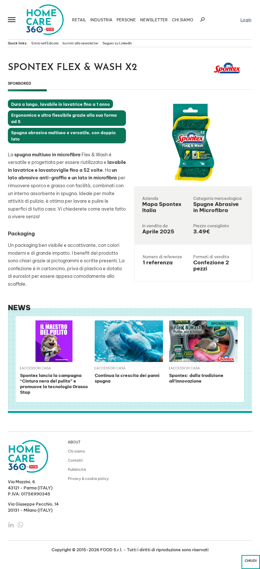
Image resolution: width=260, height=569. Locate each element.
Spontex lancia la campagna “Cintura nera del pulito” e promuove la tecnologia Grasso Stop (54, 383)
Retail (79, 20)
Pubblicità (77, 469)
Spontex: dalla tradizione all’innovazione (196, 378)
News (19, 307)
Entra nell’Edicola (44, 43)
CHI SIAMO (182, 20)
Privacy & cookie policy (88, 478)
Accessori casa (36, 368)
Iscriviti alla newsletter (80, 43)
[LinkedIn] (11, 524)
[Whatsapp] (20, 524)
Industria (101, 20)
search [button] (202, 19)
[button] (12, 20)
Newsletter (154, 20)
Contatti (75, 460)
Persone (126, 20)
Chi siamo (76, 451)
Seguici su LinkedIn (117, 43)
